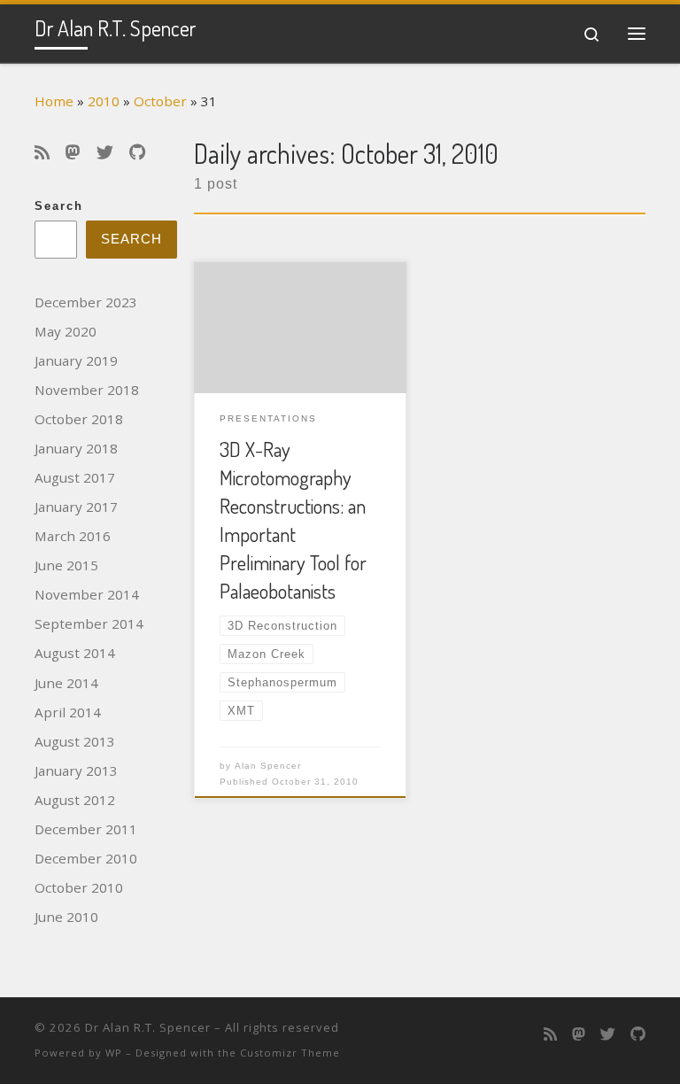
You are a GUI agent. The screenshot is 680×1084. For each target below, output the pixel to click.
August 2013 (75, 741)
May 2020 (66, 331)
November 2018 (87, 390)
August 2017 (75, 477)
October (160, 101)
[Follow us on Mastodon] (73, 153)
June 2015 (66, 565)
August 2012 (75, 800)
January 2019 (76, 360)
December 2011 (86, 829)
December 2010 (86, 858)
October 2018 (79, 419)
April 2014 (68, 712)
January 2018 (76, 448)
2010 (104, 101)
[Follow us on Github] (137, 153)
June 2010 (66, 916)
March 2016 (73, 536)
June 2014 (66, 683)
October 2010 (79, 887)
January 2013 (76, 770)
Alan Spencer (268, 765)
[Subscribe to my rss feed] (42, 153)
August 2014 (75, 653)
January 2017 (76, 506)
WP (113, 1052)
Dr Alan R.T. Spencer (148, 1027)
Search (59, 206)
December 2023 (86, 302)
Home (54, 101)
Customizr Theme (290, 1052)
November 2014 (87, 594)
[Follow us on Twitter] (105, 153)
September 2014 (89, 623)
